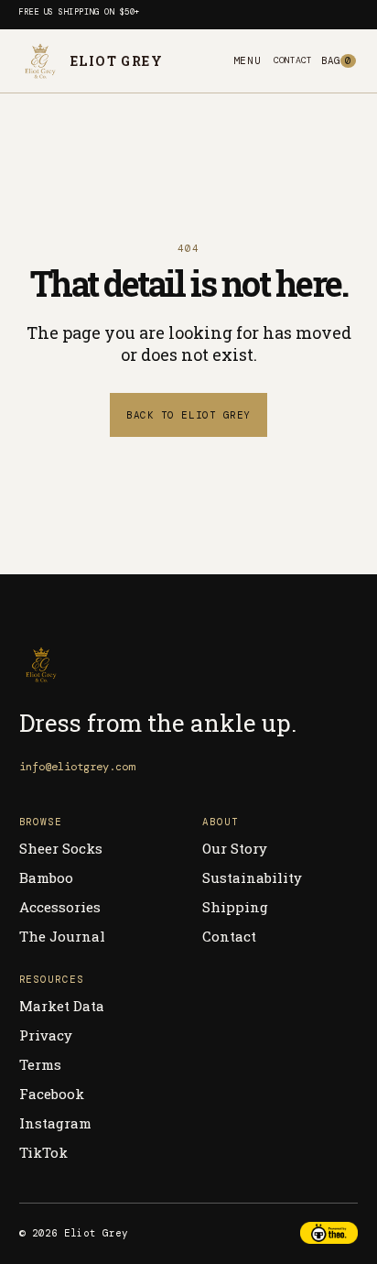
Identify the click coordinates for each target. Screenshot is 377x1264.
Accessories (60, 907)
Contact (293, 60)
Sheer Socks (60, 848)
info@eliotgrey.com (77, 766)
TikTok (43, 1152)
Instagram (55, 1123)
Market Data (61, 1006)
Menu (247, 60)
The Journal (62, 936)
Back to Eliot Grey (188, 415)
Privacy (45, 1035)
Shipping (235, 907)
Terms (40, 1064)
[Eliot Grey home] (189, 665)
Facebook (51, 1093)
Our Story (234, 848)
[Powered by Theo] (329, 1233)
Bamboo (46, 877)
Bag (336, 60)
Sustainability (252, 877)
